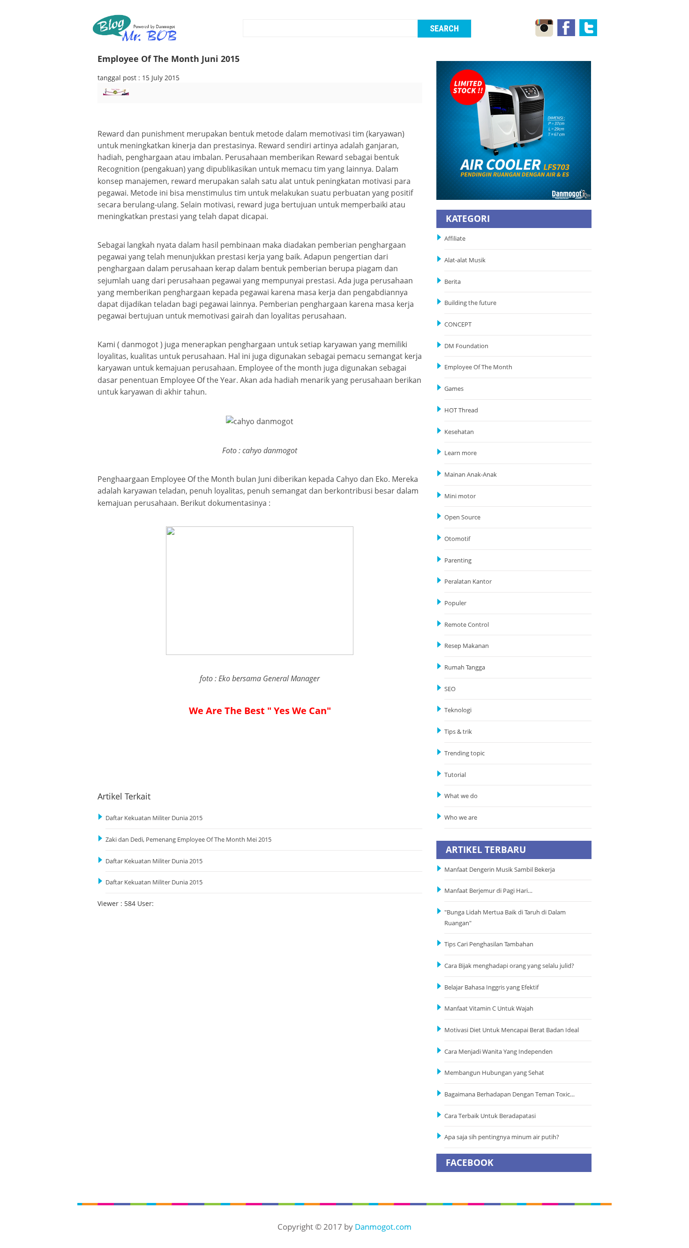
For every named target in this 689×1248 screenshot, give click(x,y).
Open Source (462, 517)
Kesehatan (459, 432)
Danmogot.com (383, 1226)
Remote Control (466, 625)
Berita (452, 282)
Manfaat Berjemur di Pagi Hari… (488, 891)
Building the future (470, 303)
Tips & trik (458, 732)
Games (454, 389)
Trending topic (464, 753)
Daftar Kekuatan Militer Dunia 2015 (153, 818)
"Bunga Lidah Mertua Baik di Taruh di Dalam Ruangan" (505, 917)
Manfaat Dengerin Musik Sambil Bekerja (499, 870)
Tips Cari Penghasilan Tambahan (488, 944)
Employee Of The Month (478, 367)
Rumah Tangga (464, 667)
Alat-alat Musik (465, 260)
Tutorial (455, 775)
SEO (450, 689)
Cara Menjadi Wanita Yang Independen (499, 1052)
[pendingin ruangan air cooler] (513, 129)
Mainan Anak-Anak (470, 475)
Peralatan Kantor (468, 582)
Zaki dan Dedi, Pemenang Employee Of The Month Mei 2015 (188, 840)
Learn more (460, 453)
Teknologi (458, 710)
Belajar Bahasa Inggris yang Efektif (491, 987)
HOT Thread (461, 410)
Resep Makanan (466, 646)
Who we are (460, 818)
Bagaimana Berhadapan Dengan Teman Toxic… (509, 1094)
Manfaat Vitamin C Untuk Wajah (488, 1008)
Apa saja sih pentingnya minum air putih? (501, 1137)
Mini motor (460, 496)
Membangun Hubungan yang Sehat (495, 1073)
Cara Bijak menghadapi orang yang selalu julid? (509, 966)
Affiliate (454, 239)
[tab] (141, 96)
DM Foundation (466, 346)
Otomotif (457, 539)
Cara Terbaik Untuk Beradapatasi (490, 1116)
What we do (461, 796)
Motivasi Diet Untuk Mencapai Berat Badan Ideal (511, 1030)
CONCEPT (458, 324)
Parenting (458, 560)
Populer (455, 603)
